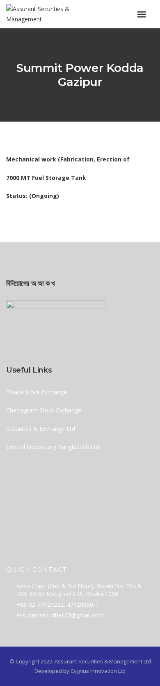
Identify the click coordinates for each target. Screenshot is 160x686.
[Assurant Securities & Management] (56, 14)
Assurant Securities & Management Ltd (103, 661)
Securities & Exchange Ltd (40, 429)
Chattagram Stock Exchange (43, 410)
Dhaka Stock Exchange (36, 392)
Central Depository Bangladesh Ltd (52, 447)
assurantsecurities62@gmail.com (60, 615)
